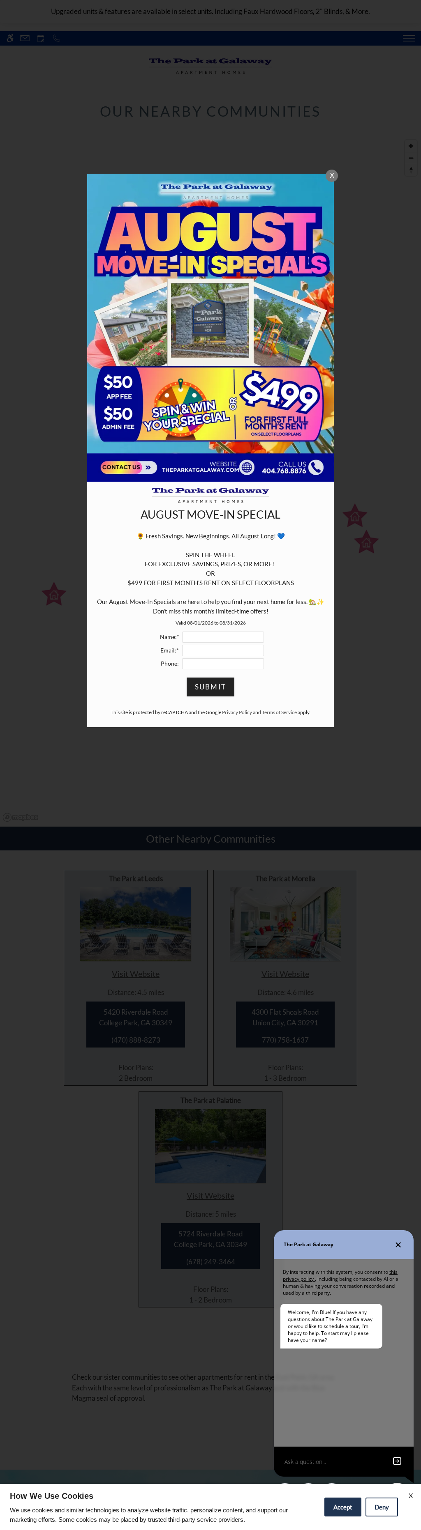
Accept (342, 1507)
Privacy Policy (237, 712)
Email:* (169, 650)
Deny (382, 1507)
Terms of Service (279, 712)
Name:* (169, 637)
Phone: (170, 663)
